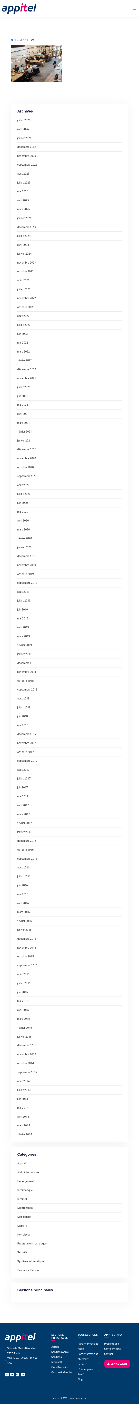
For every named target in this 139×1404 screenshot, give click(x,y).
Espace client (118, 1363)
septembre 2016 (27, 858)
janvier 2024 (24, 253)
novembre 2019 (26, 565)
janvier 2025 (24, 218)
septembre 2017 (27, 760)
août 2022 (23, 316)
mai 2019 (22, 618)
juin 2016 (22, 885)
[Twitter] (12, 1374)
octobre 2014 (25, 1063)
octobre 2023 (25, 271)
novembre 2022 (26, 298)
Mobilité (22, 1225)
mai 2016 (22, 894)
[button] (134, 8)
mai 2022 (22, 342)
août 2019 (23, 591)
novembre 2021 (26, 378)
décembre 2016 (26, 840)
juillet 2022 (24, 324)
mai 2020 (22, 511)
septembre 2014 (27, 1072)
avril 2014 (23, 1116)
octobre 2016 (25, 849)
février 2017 (24, 823)
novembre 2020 (26, 458)
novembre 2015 (26, 947)
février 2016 (24, 921)
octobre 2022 (25, 307)
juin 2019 (22, 609)
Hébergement (25, 1181)
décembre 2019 (26, 556)
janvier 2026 (24, 138)
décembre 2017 (26, 734)
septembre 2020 (27, 476)
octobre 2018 (25, 680)
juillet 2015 (24, 983)
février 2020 (24, 538)
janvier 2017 (24, 832)
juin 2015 (22, 992)
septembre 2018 (27, 689)
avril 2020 (23, 520)
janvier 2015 (24, 1036)
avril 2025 (23, 200)
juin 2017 (22, 787)
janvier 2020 (24, 547)
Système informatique (30, 1261)
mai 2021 (22, 404)
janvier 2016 (24, 929)
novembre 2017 (26, 743)
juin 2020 (22, 502)
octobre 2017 (25, 752)
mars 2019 (23, 636)
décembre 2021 (26, 369)
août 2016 (23, 867)
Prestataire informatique (32, 1243)
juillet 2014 (24, 1090)
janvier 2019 (24, 654)
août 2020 (23, 485)
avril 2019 (23, 627)
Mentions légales (78, 1398)
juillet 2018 (24, 707)
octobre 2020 (25, 467)
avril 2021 (23, 413)
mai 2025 (22, 191)
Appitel (21, 1163)
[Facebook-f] (7, 1374)
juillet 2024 (24, 235)
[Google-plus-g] (17, 1374)
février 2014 (24, 1134)
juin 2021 (22, 396)
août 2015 (23, 974)
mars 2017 (23, 814)
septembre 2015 (27, 965)
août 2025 (23, 173)
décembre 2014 (26, 1045)
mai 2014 (22, 1107)
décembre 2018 (26, 663)
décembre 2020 (26, 449)
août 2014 (23, 1081)
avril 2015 (23, 1010)
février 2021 (24, 431)
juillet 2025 (24, 182)
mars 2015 (23, 1018)
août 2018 (23, 698)
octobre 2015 (25, 956)
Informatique (25, 1190)
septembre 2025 (27, 164)
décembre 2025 (26, 147)
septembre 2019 (27, 582)
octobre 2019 (25, 574)
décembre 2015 (26, 938)
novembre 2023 (26, 262)
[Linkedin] (23, 1374)
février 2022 (24, 360)
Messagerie (24, 1216)
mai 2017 (22, 796)
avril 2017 (23, 805)
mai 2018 (22, 725)
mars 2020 (23, 529)
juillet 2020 (24, 493)
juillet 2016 (24, 876)
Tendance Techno (28, 1270)
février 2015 (24, 1027)
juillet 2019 (24, 600)
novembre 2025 (26, 155)
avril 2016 (23, 903)
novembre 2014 (26, 1054)
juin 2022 (22, 333)
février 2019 (24, 645)
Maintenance (25, 1207)
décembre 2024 (26, 227)
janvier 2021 (24, 440)
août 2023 (23, 280)
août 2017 (23, 769)
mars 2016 (23, 912)
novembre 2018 (26, 671)
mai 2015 (22, 1001)
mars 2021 (23, 422)
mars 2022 (23, 351)
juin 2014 (22, 1099)
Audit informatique (28, 1172)
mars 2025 (23, 209)
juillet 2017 (24, 778)
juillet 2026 (24, 120)
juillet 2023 (24, 289)
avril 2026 (23, 129)
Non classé (24, 1234)
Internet (22, 1199)
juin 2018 (22, 716)
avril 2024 (23, 244)
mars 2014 (23, 1125)
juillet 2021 (24, 387)
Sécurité (22, 1252)
